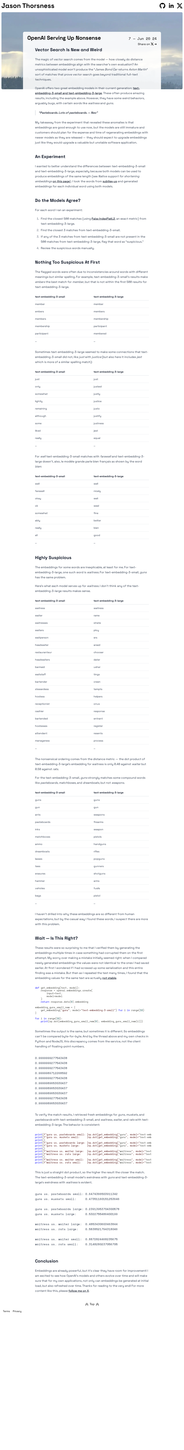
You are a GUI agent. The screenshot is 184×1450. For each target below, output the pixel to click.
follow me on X (78, 1291)
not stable (109, 978)
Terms (6, 1311)
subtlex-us (110, 181)
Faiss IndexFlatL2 (103, 219)
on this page (61, 181)
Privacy (17, 1311)
